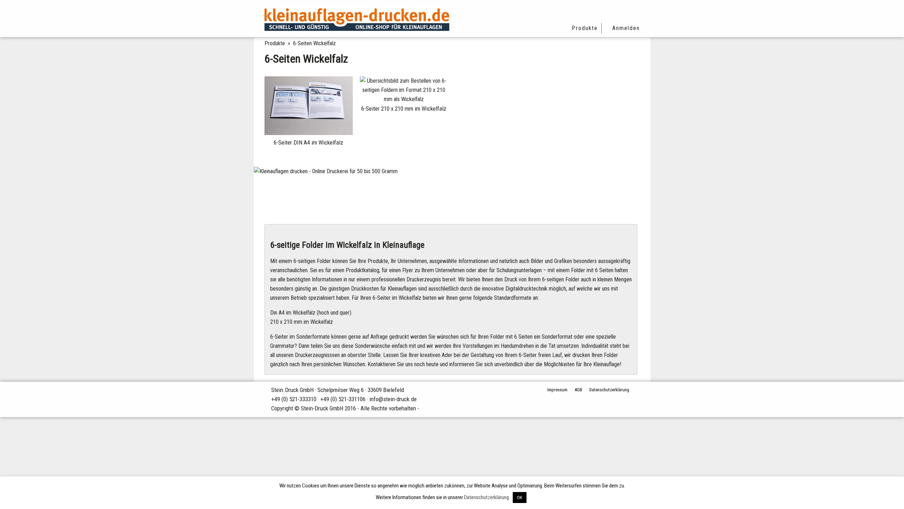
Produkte (585, 28)
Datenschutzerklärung (609, 389)
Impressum (557, 389)
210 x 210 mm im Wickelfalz (301, 321)
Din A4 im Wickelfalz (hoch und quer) (310, 312)
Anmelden (626, 28)
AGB (578, 389)
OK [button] (519, 497)
